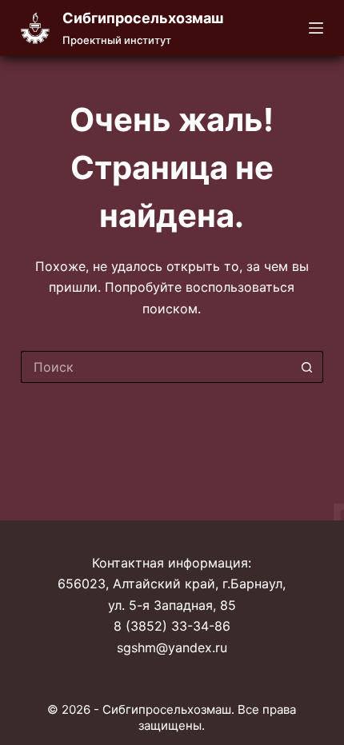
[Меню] (316, 28)
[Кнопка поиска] (307, 367)
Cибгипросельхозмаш (142, 18)
